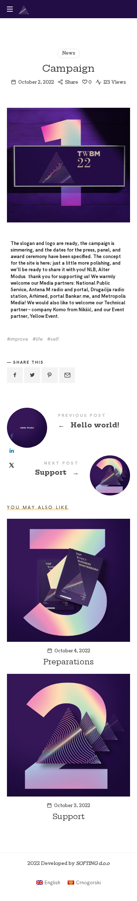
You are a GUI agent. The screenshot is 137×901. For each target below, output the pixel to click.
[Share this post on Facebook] (15, 375)
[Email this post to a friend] (67, 375)
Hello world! (68, 422)
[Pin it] (50, 375)
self (54, 339)
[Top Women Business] (24, 9)
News (68, 53)
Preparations (68, 661)
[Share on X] (11, 465)
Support (68, 470)
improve (19, 339)
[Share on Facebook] (11, 436)
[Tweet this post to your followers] (32, 375)
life (39, 339)
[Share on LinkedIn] (11, 450)
